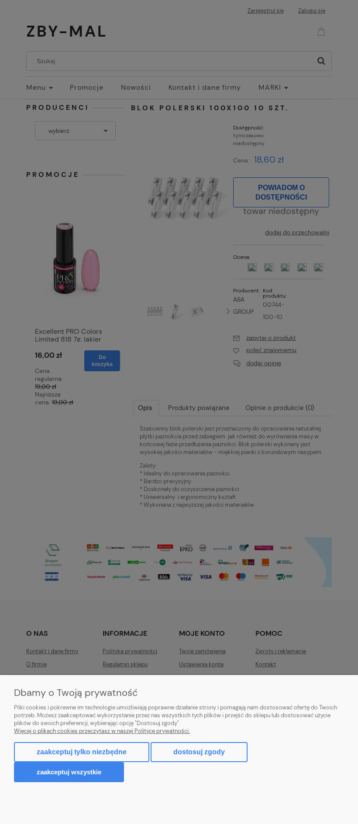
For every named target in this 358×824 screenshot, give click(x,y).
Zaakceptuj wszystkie (69, 772)
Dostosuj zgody (199, 752)
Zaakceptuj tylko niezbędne (82, 752)
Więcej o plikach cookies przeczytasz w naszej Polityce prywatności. (102, 731)
